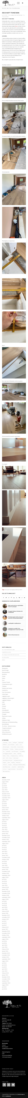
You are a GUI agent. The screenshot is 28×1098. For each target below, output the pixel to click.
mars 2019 (4, 885)
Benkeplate (5, 668)
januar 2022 (5, 833)
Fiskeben (4, 686)
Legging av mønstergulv (8, 698)
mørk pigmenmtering (18, 760)
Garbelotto (5, 690)
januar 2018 (5, 913)
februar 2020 (5, 867)
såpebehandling (21, 766)
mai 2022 (4, 825)
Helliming (17, 589)
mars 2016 (4, 947)
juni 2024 (4, 785)
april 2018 (4, 907)
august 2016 (5, 939)
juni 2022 (4, 823)
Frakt (3, 1053)
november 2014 (6, 979)
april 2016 (4, 945)
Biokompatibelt (6, 672)
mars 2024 (4, 789)
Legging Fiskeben (6, 700)
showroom (5, 764)
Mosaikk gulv (5, 710)
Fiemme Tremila (6, 682)
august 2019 (5, 877)
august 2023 (5, 799)
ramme (8, 762)
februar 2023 (5, 807)
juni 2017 (4, 923)
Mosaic (4, 708)
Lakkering (21, 755)
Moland (4, 706)
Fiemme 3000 (13, 746)
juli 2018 (4, 901)
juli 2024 (4, 783)
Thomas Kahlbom (5, 16)
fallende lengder (6, 746)
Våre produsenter (6, 732)
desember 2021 (6, 835)
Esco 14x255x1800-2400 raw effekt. (8, 649)
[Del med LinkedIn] (14, 598)
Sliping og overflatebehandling (9, 722)
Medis (3, 704)
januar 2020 (5, 869)
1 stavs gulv (6, 589)
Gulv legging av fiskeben (7, 753)
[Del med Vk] (19, 598)
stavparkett (14, 766)
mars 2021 (4, 853)
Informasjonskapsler (7, 1057)
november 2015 (6, 955)
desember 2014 (6, 977)
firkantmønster (6, 749)
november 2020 (6, 857)
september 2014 (6, 983)
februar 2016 (5, 949)
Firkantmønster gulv (7, 684)
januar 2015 (5, 975)
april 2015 (4, 969)
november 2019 (6, 871)
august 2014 (5, 985)
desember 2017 (6, 915)
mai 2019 (4, 883)
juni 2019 (4, 881)
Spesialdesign (19, 15)
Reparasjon (18, 762)
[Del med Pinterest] (11, 598)
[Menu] (18, 3)
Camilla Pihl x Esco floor (6, 652)
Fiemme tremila (20, 746)
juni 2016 (4, 941)
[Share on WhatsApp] (9, 598)
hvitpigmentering (14, 755)
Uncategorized (5, 730)
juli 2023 (4, 801)
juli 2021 (4, 845)
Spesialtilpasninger (6, 766)
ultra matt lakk (19, 769)
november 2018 (6, 893)
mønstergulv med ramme (7, 760)
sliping (3, 718)
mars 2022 (4, 829)
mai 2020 (4, 863)
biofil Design (20, 742)
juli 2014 (4, 987)
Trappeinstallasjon (6, 728)
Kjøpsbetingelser (6, 1052)
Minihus (3, 659)
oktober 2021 (5, 839)
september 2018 (6, 897)
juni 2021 (4, 847)
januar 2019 (5, 889)
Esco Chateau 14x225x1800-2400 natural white (10, 654)
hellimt (20, 589)
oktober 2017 (5, 919)
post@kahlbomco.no (10, 1025)
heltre (8, 755)
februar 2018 (5, 911)
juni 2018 (4, 903)
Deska (3, 676)
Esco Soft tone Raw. (10, 13)
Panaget (4, 714)
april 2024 (4, 787)
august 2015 (5, 961)
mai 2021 (4, 849)
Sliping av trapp (6, 720)
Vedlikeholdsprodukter (7, 1048)
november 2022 (6, 813)
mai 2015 (4, 967)
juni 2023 (4, 803)
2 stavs (10, 742)
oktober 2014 (5, 981)
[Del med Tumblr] (16, 598)
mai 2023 (4, 805)
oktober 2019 (5, 873)
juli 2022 (4, 821)
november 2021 (6, 837)
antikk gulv (15, 742)
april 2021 (4, 851)
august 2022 (5, 819)
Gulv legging (12, 589)
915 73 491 (9, 1023)
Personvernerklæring (7, 1055)
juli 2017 (4, 921)
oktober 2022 (5, 815)
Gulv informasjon (6, 692)
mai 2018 (4, 905)
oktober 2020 (5, 859)
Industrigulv (5, 694)
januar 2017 (5, 929)
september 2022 (6, 817)
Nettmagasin (5, 1046)
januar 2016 (5, 951)
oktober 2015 (5, 957)
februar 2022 (5, 831)
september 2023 (6, 797)
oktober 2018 (5, 895)
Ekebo (3, 678)
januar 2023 (5, 809)
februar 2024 (5, 791)
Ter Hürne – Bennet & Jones (9, 726)
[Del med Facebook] (3, 598)
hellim (15, 753)
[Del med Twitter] (6, 598)
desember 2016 (6, 931)
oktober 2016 (5, 935)
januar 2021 (5, 855)
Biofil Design (5, 670)
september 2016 (6, 937)
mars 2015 (4, 971)
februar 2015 (5, 973)
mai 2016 (4, 943)
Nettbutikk (5, 1043)
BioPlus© (4, 744)
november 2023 (6, 795)
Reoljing (13, 762)
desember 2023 (6, 793)
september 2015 (6, 959)
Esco (9, 15)
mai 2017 (4, 925)
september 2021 (6, 841)
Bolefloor (4, 674)
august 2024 (5, 781)
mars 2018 (4, 909)
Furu (4, 751)
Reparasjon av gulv (7, 716)
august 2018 (5, 899)
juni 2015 (4, 965)
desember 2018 (6, 891)
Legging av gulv (14, 15)
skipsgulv (10, 764)
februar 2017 (5, 927)
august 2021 (5, 843)
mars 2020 (4, 865)
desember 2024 (6, 779)
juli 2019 (4, 879)
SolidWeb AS (8, 1096)
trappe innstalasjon (11, 769)
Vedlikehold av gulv (7, 734)
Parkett (4, 1045)
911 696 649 (9, 1026)
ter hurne (5, 769)
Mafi (3, 702)
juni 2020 (4, 861)
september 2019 (6, 875)
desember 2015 (6, 953)
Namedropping (5, 712)
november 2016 (6, 933)
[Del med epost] (24, 598)
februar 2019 (5, 887)
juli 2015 (4, 963)
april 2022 (4, 827)
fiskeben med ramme (7, 688)
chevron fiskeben (11, 744)
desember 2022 (6, 811)
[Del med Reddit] (22, 598)
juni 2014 (4, 989)
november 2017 (6, 917)
